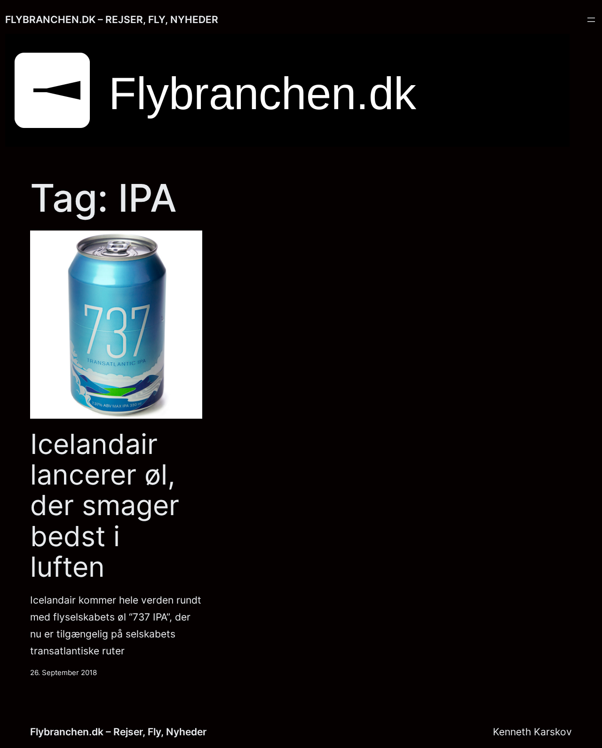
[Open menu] (591, 19)
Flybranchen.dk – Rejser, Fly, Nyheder (111, 19)
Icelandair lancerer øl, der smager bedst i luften (104, 505)
